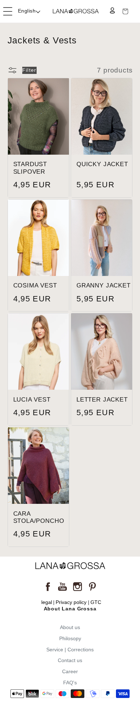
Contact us (70, 660)
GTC (95, 602)
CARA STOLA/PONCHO (38, 517)
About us (70, 627)
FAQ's (70, 682)
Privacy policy (71, 602)
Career (70, 671)
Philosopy (70, 638)
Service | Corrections (70, 649)
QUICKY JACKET (102, 164)
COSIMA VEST (35, 285)
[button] (7, 11)
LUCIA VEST (32, 399)
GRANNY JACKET (103, 285)
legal (46, 602)
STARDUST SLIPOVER (30, 168)
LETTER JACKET (102, 399)
